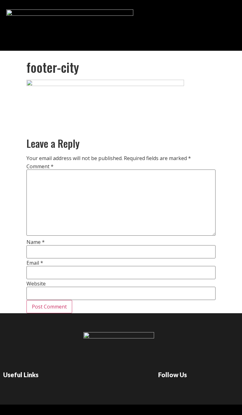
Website (36, 283)
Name (35, 242)
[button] (129, 24)
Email (34, 262)
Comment (40, 166)
